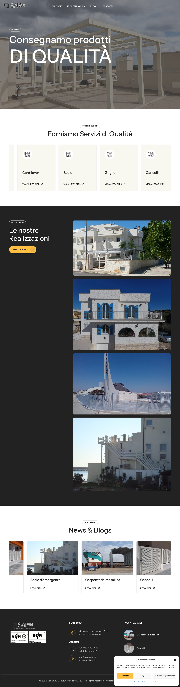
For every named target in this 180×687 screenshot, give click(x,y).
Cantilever (22, 173)
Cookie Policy (136, 682)
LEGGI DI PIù (19, 588)
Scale (59, 173)
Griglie (102, 173)
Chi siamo (57, 6)
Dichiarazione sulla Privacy (151, 682)
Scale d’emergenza (28, 580)
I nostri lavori (75, 6)
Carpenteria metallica (85, 580)
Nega (143, 676)
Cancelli (144, 173)
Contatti (107, 6)
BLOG (93, 6)
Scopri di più (20, 74)
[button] (175, 660)
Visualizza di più (23, 184)
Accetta (125, 676)
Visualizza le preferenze (164, 676)
